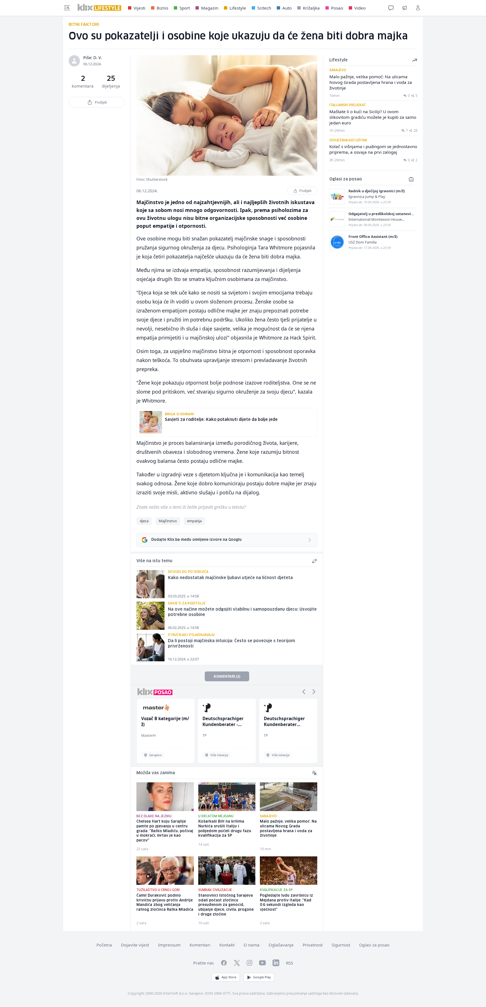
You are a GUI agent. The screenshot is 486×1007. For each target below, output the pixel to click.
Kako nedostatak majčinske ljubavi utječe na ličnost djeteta (230, 578)
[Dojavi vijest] (404, 8)
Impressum (169, 945)
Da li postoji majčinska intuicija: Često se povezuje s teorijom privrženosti (231, 643)
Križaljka (311, 8)
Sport (184, 8)
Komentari (200, 945)
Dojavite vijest (135, 945)
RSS (289, 963)
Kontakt (227, 945)
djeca (144, 520)
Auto (287, 8)
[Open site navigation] (67, 8)
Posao (337, 8)
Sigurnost (341, 945)
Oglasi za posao (374, 945)
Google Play (262, 977)
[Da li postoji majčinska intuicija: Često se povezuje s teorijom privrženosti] (150, 647)
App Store (229, 977)
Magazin (209, 8)
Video (360, 8)
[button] (303, 691)
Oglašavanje (281, 945)
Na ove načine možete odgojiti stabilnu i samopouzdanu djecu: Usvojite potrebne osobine (242, 612)
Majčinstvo (168, 520)
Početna (104, 945)
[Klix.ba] (99, 7)
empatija (194, 520)
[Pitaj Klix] (391, 8)
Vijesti (139, 8)
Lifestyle (238, 8)
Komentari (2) (227, 676)
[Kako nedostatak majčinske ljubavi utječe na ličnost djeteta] (150, 584)
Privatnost (313, 945)
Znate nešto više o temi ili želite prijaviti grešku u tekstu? (191, 507)
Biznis (162, 8)
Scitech (264, 8)
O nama (252, 945)
